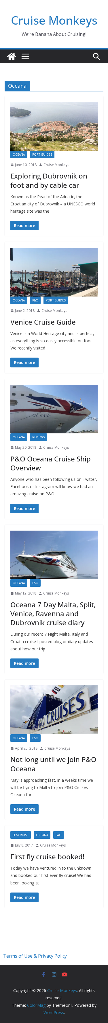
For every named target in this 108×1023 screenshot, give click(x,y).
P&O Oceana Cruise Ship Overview (50, 463)
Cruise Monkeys (54, 20)
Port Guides (42, 154)
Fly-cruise (21, 835)
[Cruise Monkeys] (11, 56)
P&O (35, 300)
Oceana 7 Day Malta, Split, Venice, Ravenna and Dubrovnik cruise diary (53, 613)
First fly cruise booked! (47, 856)
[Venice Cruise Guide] (54, 272)
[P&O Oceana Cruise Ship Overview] (54, 409)
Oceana (19, 154)
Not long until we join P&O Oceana (53, 764)
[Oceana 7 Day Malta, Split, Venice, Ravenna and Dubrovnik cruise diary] (54, 555)
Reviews (38, 437)
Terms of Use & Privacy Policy (35, 956)
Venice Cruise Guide (43, 322)
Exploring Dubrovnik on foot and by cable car (48, 180)
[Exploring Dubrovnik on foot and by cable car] (54, 126)
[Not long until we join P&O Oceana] (54, 709)
